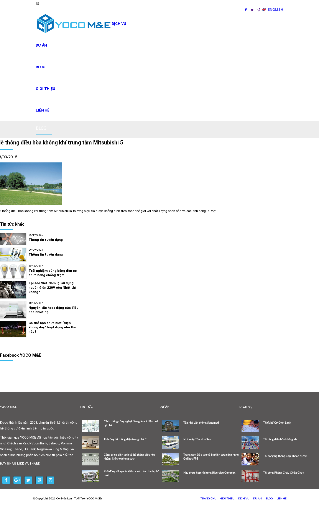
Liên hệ (42, 110)
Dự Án (257, 498)
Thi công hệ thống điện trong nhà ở (125, 439)
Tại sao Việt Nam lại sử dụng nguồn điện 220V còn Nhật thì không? (52, 287)
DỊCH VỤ (119, 23)
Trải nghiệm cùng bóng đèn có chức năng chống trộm (53, 273)
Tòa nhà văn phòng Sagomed (201, 422)
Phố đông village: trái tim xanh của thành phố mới (131, 473)
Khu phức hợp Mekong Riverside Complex (209, 472)
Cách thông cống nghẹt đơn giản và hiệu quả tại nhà (131, 423)
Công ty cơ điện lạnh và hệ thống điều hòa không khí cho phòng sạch (129, 457)
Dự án (41, 45)
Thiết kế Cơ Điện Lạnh (277, 422)
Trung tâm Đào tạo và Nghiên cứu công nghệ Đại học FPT (211, 457)
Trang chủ (208, 498)
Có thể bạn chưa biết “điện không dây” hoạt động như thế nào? (52, 327)
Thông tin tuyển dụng (46, 240)
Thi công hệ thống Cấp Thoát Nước (285, 456)
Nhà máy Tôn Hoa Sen (197, 439)
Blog (40, 67)
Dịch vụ (243, 498)
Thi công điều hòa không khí (280, 439)
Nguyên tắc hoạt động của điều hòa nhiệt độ (54, 310)
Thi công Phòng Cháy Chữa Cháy (283, 472)
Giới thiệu (45, 88)
